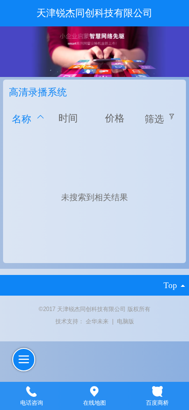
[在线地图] (94, 390)
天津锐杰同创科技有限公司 (94, 13)
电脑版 (125, 321)
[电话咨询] (31, 390)
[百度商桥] (157, 390)
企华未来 (98, 321)
